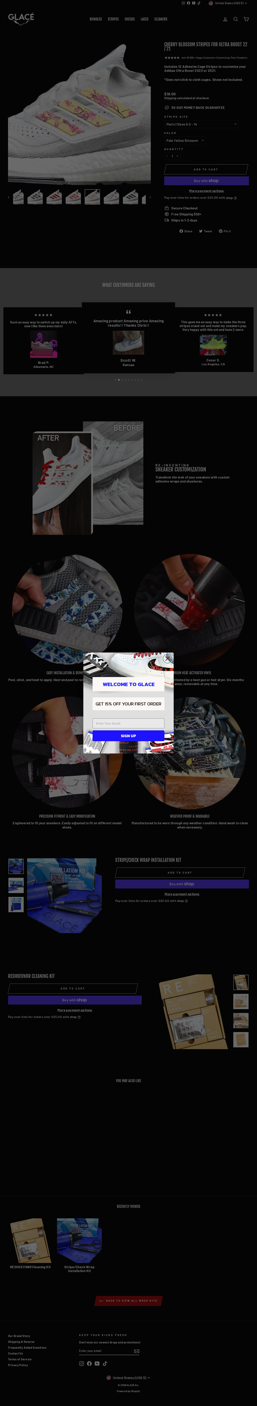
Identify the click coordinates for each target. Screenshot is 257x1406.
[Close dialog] (167, 658)
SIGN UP (128, 736)
